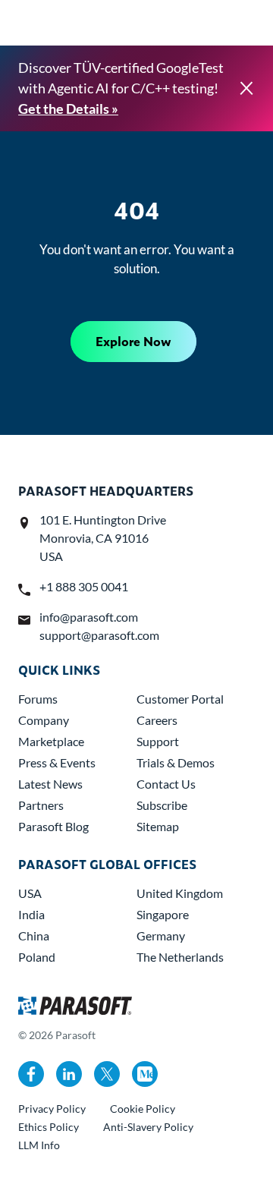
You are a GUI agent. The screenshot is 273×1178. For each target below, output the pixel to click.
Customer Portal (180, 698)
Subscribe (161, 805)
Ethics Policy (48, 1126)
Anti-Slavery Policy (148, 1126)
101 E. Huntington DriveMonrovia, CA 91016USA (102, 537)
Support (157, 741)
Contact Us (166, 783)
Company (43, 720)
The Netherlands (180, 957)
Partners (41, 805)
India (31, 914)
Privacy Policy (52, 1108)
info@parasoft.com (88, 616)
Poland (36, 957)
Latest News (50, 783)
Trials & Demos (175, 762)
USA (30, 893)
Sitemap (157, 826)
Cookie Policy (142, 1108)
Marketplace (51, 741)
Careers (156, 720)
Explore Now (133, 341)
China (33, 935)
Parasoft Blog (53, 826)
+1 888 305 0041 (83, 586)
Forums (38, 698)
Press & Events (57, 762)
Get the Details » (68, 108)
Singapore (162, 914)
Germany (160, 935)
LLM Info (39, 1145)
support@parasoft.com (99, 635)
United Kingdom (179, 893)
